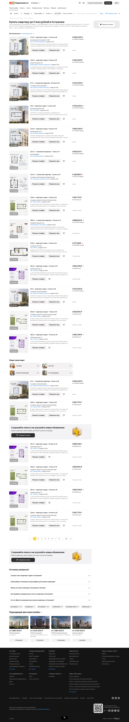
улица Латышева (35, 63)
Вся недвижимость (14, 698)
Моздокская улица (14, 664)
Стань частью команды (35, 698)
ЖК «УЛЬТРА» (34, 270)
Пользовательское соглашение (53, 698)
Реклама (24, 698)
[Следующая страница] (71, 539)
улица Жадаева (34, 154)
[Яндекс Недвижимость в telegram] (119, 698)
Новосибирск (33, 659)
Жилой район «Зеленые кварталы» (40, 64)
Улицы (103, 659)
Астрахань (33, 85)
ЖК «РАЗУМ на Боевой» (37, 133)
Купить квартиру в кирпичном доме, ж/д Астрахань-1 (84, 684)
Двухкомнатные (74, 656)
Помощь (82, 698)
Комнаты (11, 676)
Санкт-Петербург (34, 656)
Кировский (52, 653)
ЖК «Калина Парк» (35, 202)
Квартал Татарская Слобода (57, 666)
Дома (10, 681)
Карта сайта (90, 698)
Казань (31, 664)
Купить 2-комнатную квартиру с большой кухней (83, 681)
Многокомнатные (74, 653)
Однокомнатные (74, 661)
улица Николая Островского (38, 40)
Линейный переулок (36, 223)
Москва (31, 653)
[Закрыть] (119, 13)
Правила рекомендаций (71, 698)
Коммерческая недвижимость (18, 679)
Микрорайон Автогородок (56, 661)
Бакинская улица (14, 656)
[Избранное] (79, 3)
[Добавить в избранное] (64, 50)
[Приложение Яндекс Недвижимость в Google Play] (112, 710)
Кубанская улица (35, 268)
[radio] (38, 538)
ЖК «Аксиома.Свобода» (37, 156)
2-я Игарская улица (14, 653)
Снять (30, 676)
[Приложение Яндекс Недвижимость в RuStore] (118, 710)
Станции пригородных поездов (111, 656)
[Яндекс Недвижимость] (19, 3)
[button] (83, 3)
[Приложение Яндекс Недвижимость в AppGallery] (115, 710)
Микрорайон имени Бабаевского (58, 664)
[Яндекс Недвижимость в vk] (113, 698)
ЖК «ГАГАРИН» (34, 110)
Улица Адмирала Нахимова (17, 666)
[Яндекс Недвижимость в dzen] (116, 698)
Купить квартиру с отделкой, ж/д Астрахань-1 (82, 689)
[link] (116, 3)
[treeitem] (14, 8)
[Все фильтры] (11, 13)
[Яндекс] (117, 718)
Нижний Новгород (34, 666)
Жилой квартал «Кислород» (38, 224)
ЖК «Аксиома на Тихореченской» (39, 179)
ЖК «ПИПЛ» (33, 247)
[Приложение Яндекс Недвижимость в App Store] (109, 710)
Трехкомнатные (73, 664)
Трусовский (52, 656)
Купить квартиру (74, 676)
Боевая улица (34, 131)
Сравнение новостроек (108, 661)
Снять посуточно (34, 679)
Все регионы (105, 664)
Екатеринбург (33, 661)
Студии (71, 659)
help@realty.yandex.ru (44, 709)
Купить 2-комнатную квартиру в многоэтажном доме (84, 686)
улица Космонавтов (36, 108)
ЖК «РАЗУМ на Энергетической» (39, 87)
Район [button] (101, 13)
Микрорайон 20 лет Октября (57, 659)
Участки (11, 684)
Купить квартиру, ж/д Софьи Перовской (80, 679)
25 (66, 539)
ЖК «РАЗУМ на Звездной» (37, 41)
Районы (104, 653)
